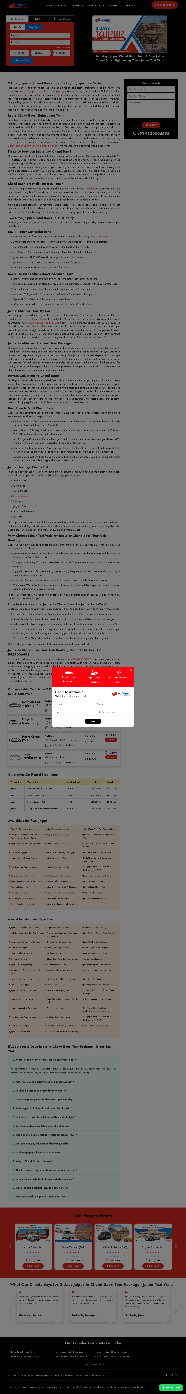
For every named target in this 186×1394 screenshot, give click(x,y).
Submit (93, 721)
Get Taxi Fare (173, 1387)
